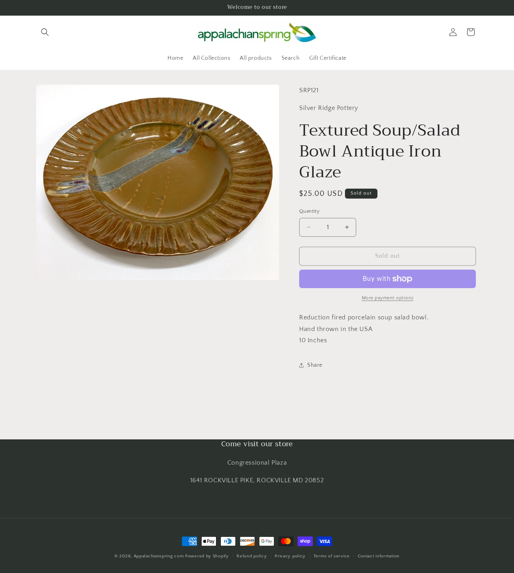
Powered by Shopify (207, 556)
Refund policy (252, 556)
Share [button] (314, 365)
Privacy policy (290, 556)
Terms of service (332, 556)
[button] (45, 32)
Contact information (379, 556)
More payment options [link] (388, 298)
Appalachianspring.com (159, 556)
